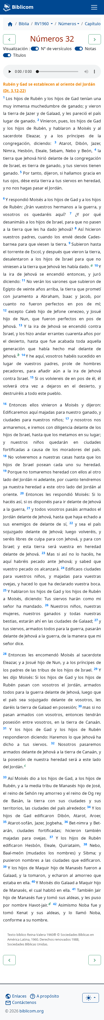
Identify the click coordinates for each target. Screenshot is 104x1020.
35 (5, 822)
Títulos (19, 55)
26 (46, 605)
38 (85, 844)
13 (20, 325)
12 (5, 310)
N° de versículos (56, 48)
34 (89, 807)
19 (5, 471)
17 (67, 419)
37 (51, 837)
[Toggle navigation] (94, 7)
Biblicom (22, 7)
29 (95, 669)
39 (5, 867)
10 (96, 265)
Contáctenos (20, 1002)
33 (5, 777)
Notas (90, 48)
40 (33, 881)
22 (71, 523)
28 (5, 654)
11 (23, 280)
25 (5, 590)
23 (43, 553)
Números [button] (67, 23)
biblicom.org (24, 1011)
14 (23, 355)
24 (62, 568)
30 (80, 706)
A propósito (44, 996)
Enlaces (16, 996)
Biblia (24, 23)
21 (28, 508)
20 (22, 493)
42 (55, 904)
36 (66, 822)
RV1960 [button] (42, 23)
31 (5, 728)
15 (32, 377)
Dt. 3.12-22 (14, 90)
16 (5, 404)
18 (5, 456)
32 (53, 743)
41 (74, 889)
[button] (9, 39)
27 (96, 620)
